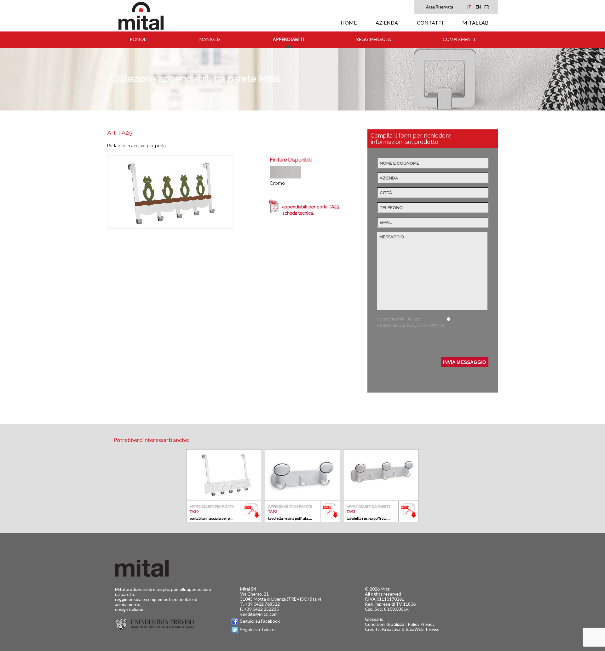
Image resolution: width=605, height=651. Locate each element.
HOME (349, 22)
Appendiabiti (288, 39)
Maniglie (210, 39)
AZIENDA (387, 22)
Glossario (374, 619)
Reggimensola (373, 39)
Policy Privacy (421, 624)
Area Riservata (439, 6)
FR (486, 6)
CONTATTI (430, 22)
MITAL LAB (475, 22)
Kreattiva (391, 629)
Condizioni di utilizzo (384, 624)
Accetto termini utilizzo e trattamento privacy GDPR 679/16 (411, 322)
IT (469, 6)
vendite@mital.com (259, 614)
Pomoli (139, 39)
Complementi (459, 39)
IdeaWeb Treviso (423, 629)
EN (478, 6)
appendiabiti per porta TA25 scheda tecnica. (310, 210)
